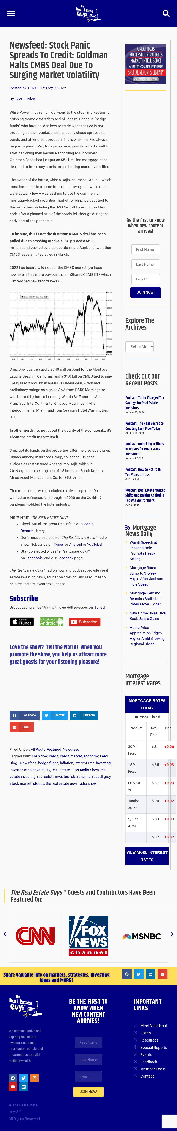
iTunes (58, 544)
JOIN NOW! (145, 292)
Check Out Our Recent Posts (142, 380)
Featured (54, 749)
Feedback (65, 558)
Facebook (34, 558)
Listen (145, 1033)
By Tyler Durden (22, 99)
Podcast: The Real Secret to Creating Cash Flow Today (144, 426)
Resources (149, 1040)
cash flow (39, 756)
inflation (66, 763)
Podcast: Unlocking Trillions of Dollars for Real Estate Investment (144, 449)
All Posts (38, 749)
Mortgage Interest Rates (143, 680)
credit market (71, 756)
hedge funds (48, 763)
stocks (38, 783)
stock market (21, 783)
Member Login (152, 1069)
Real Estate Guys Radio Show (75, 770)
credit (53, 756)
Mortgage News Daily (140, 532)
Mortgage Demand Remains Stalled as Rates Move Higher (145, 598)
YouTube (94, 544)
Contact (147, 1076)
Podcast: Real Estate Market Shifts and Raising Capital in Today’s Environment (145, 495)
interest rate (85, 763)
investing (103, 763)
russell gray (101, 776)
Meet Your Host (153, 1025)
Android (75, 544)
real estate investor (52, 776)
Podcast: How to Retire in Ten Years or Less (143, 472)
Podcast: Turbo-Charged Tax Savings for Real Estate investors (144, 403)
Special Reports (153, 1047)
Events (146, 1054)
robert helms (80, 776)
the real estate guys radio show (71, 783)
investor (16, 770)
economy (91, 756)
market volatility (37, 770)
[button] (10, 13)
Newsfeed (71, 749)
